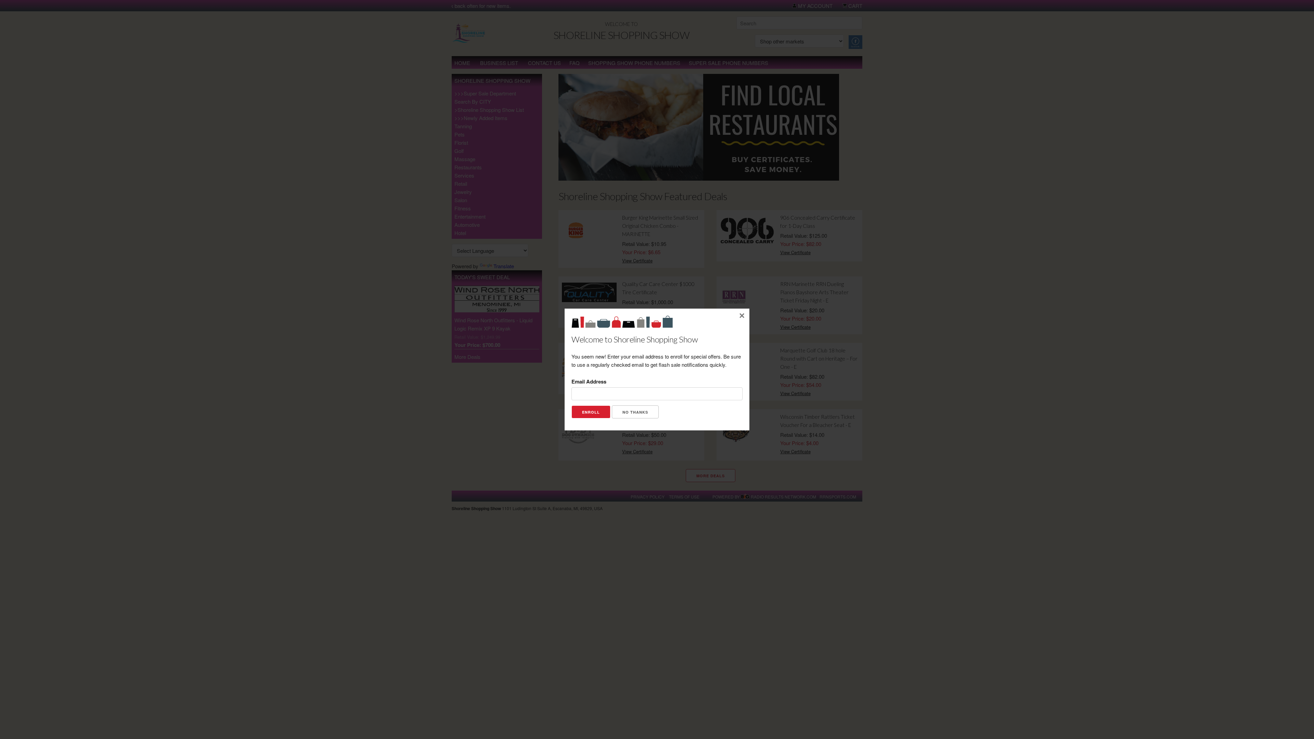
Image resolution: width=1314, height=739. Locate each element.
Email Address (588, 381)
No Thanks (635, 412)
